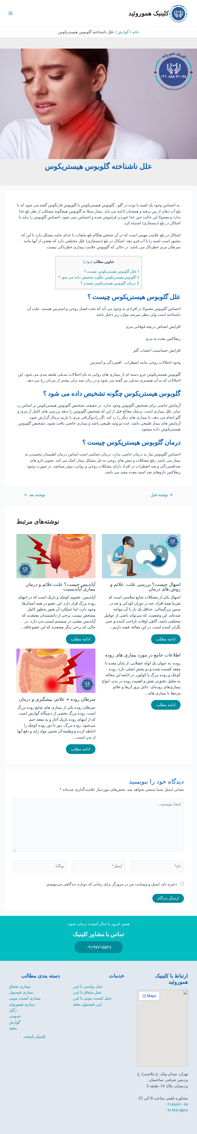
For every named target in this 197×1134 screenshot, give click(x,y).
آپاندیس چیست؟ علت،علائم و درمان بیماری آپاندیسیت (60, 586)
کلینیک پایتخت (34, 1036)
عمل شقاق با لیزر (87, 992)
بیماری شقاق (20, 986)
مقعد (13, 1028)
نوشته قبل (162, 495)
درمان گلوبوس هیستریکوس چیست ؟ (110, 283)
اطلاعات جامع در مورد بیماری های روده (143, 655)
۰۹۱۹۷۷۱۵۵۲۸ (176, 1110)
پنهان (87, 262)
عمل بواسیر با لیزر (88, 986)
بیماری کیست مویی (25, 998)
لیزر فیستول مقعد (87, 1004)
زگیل (13, 1010)
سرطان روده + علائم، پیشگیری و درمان (57, 699)
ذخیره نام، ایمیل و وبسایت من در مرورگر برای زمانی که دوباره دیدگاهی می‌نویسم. (111, 884)
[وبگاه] (40, 867)
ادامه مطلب (165, 639)
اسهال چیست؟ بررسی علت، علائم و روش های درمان (145, 586)
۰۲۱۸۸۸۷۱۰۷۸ (176, 1104)
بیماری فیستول (21, 992)
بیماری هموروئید (22, 1004)
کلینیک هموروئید (149, 13)
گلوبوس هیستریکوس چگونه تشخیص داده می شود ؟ (98, 277)
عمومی (15, 1016)
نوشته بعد (34, 495)
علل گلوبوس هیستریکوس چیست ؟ (111, 271)
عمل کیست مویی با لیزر (92, 998)
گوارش (14, 1022)
